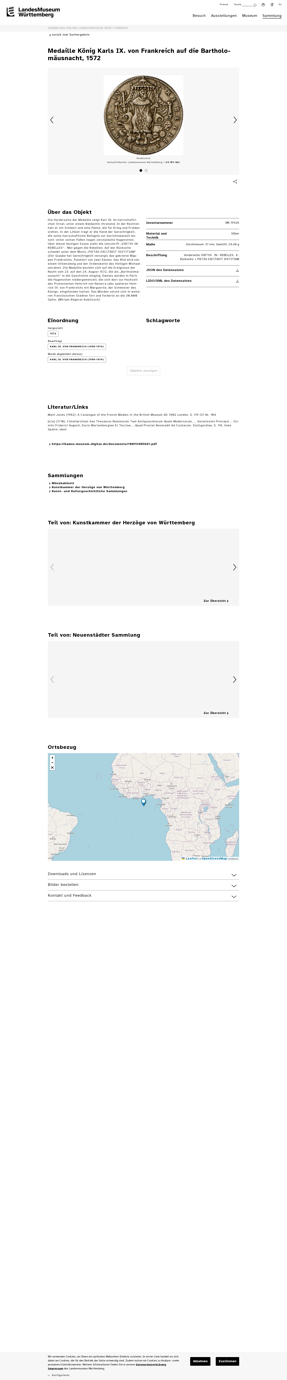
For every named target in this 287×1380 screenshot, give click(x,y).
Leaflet (191, 858)
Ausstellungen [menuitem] (224, 16)
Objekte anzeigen (143, 370)
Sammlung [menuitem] (272, 16)
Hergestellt (55, 328)
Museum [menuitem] (249, 16)
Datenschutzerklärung (151, 1364)
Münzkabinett (63, 483)
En (280, 4)
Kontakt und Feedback (70, 896)
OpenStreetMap (214, 858)
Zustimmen (227, 1361)
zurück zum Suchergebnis (71, 34)
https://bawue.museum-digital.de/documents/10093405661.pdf (104, 444)
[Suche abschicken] (254, 5)
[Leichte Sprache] (263, 5)
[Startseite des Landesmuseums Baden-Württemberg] (33, 14)
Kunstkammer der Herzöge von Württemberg (88, 487)
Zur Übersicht (215, 601)
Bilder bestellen (63, 885)
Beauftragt (55, 341)
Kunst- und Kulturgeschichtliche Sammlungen (89, 491)
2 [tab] (146, 171)
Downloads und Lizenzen (72, 874)
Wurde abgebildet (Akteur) (65, 354)
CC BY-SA (172, 162)
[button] (143, 803)
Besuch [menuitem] (199, 16)
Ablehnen (200, 1361)
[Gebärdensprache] (272, 5)
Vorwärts (235, 120)
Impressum (55, 1368)
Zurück (52, 120)
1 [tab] (141, 171)
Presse (224, 4)
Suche (237, 4)
